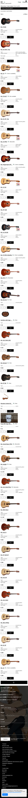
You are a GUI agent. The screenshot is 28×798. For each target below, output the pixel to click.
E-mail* (2, 719)
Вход (3, 778)
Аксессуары (5, 759)
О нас (3, 773)
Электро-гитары (6, 756)
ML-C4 (2, 73)
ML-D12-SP (4, 577)
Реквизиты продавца (7, 763)
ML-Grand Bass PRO (6, 444)
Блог (3, 782)
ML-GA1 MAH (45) (6, 340)
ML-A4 (2, 668)
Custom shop (5, 768)
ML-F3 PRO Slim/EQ (6, 255)
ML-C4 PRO (4, 141)
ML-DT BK (3, 383)
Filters (25, 14)
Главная (4, 743)
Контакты (4, 777)
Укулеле (4, 758)
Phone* (2, 712)
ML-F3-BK (3, 27)
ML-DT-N (3, 278)
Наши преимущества (7, 775)
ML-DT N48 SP (5, 555)
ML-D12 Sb (4, 300)
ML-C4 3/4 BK (4, 232)
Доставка (4, 770)
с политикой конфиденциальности (14, 792)
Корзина (4, 780)
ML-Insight (4, 464)
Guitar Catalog (10, 6)
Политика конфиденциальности (10, 786)
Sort (2, 14)
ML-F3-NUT (4, 96)
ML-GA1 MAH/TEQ (6, 487)
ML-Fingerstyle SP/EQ (6, 164)
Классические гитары (7, 749)
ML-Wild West (4, 510)
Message (3, 726)
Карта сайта (5, 784)
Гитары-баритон (6, 754)
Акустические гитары (7, 747)
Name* (2, 705)
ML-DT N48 (4, 210)
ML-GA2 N (3, 532)
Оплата (4, 765)
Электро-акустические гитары (9, 751)
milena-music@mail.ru (8, 694)
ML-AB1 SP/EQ (5, 622)
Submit (5, 739)
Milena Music (3, 6)
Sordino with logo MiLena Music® (6, 320)
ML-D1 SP (3, 645)
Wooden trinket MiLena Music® (6, 403)
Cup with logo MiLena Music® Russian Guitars (6, 423)
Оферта (4, 787)
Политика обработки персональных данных (12, 761)
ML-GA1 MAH (4, 600)
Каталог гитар (5, 745)
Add (10, 37)
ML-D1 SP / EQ (5, 119)
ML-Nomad (4, 363)
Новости (4, 771)
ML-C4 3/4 (3, 187)
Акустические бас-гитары (8, 752)
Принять (5, 794)
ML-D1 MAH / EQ (5, 49)
